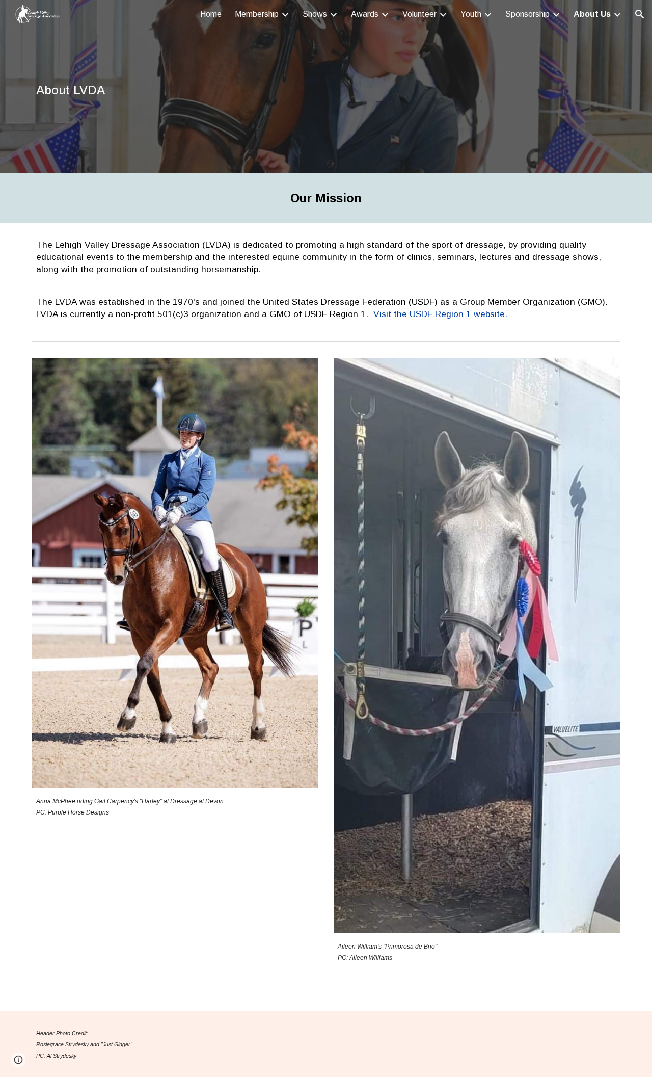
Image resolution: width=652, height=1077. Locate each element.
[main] (276, 87)
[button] (640, 14)
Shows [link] (315, 14)
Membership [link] (257, 14)
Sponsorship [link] (527, 14)
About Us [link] (592, 14)
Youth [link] (470, 14)
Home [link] (211, 14)
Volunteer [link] (419, 14)
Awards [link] (364, 14)
